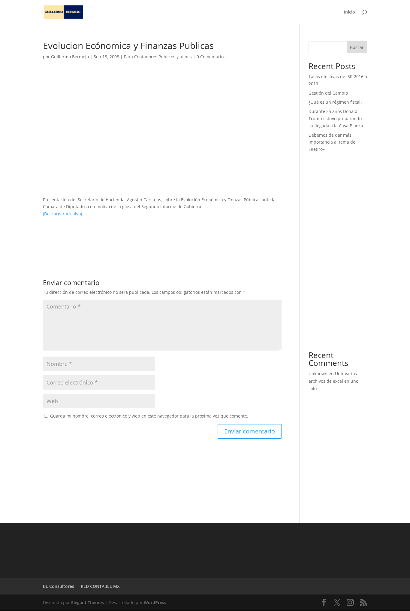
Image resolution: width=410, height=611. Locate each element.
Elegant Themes (87, 602)
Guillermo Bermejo (70, 56)
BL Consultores (58, 586)
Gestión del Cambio (328, 93)
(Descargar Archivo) (62, 214)
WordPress (155, 602)
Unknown (318, 373)
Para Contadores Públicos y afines (158, 56)
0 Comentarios (211, 56)
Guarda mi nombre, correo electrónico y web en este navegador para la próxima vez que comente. (149, 416)
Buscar (357, 47)
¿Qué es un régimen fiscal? (335, 102)
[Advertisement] (162, 120)
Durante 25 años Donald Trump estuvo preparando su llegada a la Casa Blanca (336, 118)
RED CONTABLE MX (100, 586)
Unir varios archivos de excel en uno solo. (333, 381)
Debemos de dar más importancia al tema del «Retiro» (333, 142)
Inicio (349, 12)
